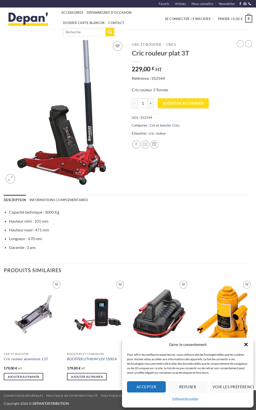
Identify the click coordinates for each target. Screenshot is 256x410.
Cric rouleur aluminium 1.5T (26, 359)
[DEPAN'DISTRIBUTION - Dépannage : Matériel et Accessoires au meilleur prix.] (29, 19)
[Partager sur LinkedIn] (154, 144)
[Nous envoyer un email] (245, 4)
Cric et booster (146, 45)
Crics (171, 45)
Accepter (146, 386)
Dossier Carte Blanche (84, 23)
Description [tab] (15, 200)
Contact (116, 23)
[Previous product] (248, 43)
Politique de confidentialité (72, 395)
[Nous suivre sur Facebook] (240, 4)
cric (151, 133)
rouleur (161, 133)
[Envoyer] (110, 32)
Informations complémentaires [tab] (59, 200)
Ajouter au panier (183, 103)
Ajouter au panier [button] (24, 376)
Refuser (187, 386)
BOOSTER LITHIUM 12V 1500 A (92, 359)
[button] (246, 344)
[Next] (252, 334)
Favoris (164, 4)
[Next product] (240, 43)
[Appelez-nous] (249, 4)
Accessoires (72, 13)
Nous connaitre (202, 4)
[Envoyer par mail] (145, 144)
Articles (180, 4)
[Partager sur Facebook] (136, 144)
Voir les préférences (230, 386)
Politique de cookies (185, 398)
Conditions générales (23, 395)
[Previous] (4, 334)
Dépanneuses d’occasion (109, 13)
